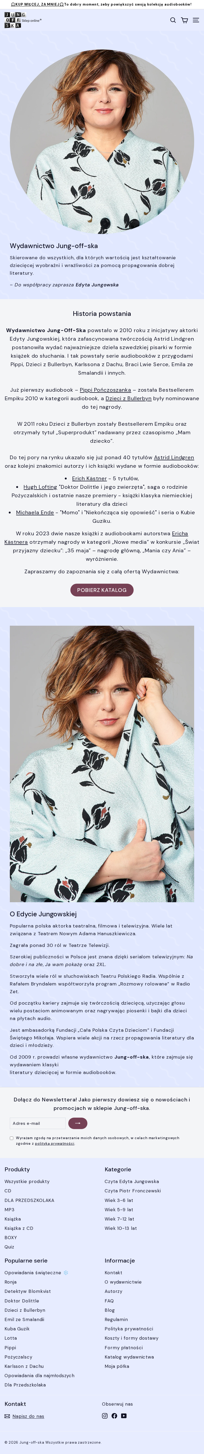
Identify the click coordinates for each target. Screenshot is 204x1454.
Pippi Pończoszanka (105, 389)
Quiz (9, 1247)
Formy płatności (124, 1348)
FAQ (109, 1301)
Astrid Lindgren (174, 457)
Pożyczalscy (18, 1357)
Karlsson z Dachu (24, 1366)
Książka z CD (19, 1228)
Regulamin (116, 1319)
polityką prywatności (54, 1143)
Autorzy (113, 1291)
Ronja (11, 1282)
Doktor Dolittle (22, 1301)
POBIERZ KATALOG (102, 590)
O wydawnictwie (123, 1282)
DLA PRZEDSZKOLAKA (29, 1200)
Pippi (10, 1348)
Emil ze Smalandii (24, 1319)
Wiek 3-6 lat (119, 1200)
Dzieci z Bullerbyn (129, 398)
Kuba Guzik (17, 1329)
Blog (110, 1310)
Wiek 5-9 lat (119, 1210)
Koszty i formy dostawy (132, 1338)
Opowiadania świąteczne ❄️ (37, 1273)
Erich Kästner (89, 478)
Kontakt (113, 1273)
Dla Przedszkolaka (25, 1385)
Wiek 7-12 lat (119, 1219)
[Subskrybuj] (77, 1123)
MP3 (10, 1210)
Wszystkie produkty (27, 1181)
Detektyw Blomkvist (28, 1291)
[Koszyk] (184, 20)
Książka (13, 1219)
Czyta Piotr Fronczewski (133, 1191)
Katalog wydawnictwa (129, 1357)
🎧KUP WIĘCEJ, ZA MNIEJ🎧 (37, 4)
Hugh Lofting (40, 486)
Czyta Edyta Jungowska (132, 1181)
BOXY (11, 1237)
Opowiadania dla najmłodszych (40, 1375)
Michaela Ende (35, 512)
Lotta (11, 1338)
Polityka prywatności (129, 1329)
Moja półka (117, 1366)
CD (8, 1191)
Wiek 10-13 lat (121, 1228)
